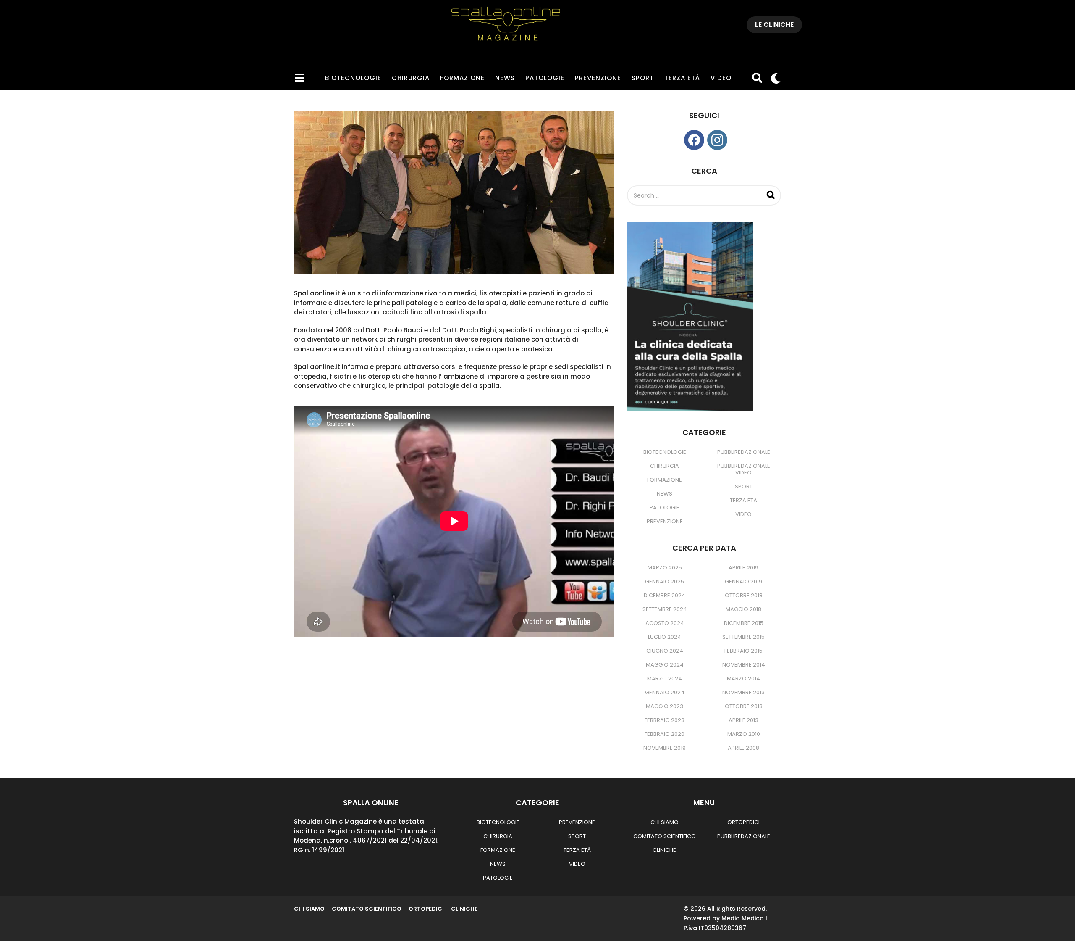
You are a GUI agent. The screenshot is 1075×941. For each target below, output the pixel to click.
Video (721, 78)
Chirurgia (411, 78)
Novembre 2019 (664, 748)
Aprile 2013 (743, 720)
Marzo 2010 (743, 734)
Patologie (544, 78)
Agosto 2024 (664, 623)
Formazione (462, 78)
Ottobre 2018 (744, 595)
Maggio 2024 (665, 665)
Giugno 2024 (664, 651)
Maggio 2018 (743, 609)
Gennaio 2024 (664, 692)
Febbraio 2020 (664, 734)
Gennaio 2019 (743, 581)
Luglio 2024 (664, 637)
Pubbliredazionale (743, 452)
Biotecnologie (353, 78)
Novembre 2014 (743, 665)
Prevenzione (598, 78)
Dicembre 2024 (664, 595)
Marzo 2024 (664, 679)
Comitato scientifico (664, 836)
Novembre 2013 (743, 692)
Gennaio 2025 (664, 581)
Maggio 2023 (664, 706)
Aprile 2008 (743, 748)
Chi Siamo (664, 822)
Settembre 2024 (664, 609)
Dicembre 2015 (743, 623)
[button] (299, 78)
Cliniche (664, 850)
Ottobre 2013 (744, 706)
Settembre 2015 (743, 637)
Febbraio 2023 (664, 720)
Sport (643, 78)
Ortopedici (743, 822)
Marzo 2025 (665, 568)
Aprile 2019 (743, 568)
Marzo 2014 (743, 679)
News (505, 78)
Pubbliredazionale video (743, 469)
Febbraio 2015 (743, 651)
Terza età (682, 78)
